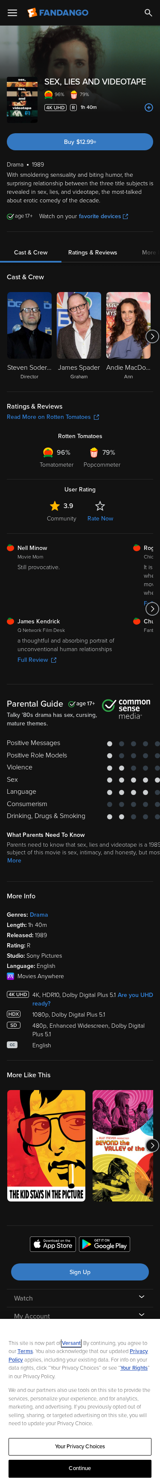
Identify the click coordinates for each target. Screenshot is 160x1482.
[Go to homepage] (58, 12)
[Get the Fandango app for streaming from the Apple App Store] (52, 1245)
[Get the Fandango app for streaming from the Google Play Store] (105, 1245)
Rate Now (100, 518)
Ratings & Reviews (92, 252)
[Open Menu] (12, 13)
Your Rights (134, 1368)
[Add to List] (149, 107)
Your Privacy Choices (80, 1446)
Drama (39, 914)
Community (61, 518)
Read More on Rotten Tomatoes (49, 417)
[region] (80, 1400)
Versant (71, 1343)
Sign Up (80, 1272)
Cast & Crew (30, 252)
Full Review (32, 660)
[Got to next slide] (152, 336)
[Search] (148, 12)
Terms (25, 1351)
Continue (80, 1468)
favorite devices (100, 216)
